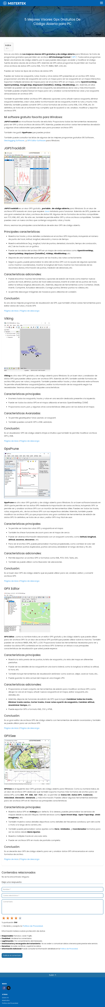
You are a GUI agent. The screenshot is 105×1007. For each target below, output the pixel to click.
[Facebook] (4, 988)
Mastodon (6, 1000)
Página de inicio (11, 310)
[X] (9, 988)
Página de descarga (29, 310)
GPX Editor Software (36, 140)
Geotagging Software (14, 140)
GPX (74, 57)
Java (47, 211)
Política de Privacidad (33, 926)
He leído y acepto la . (23, 926)
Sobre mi (5, 998)
